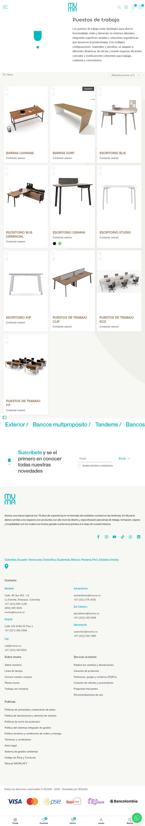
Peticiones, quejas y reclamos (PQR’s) (95, 676)
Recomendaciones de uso (88, 694)
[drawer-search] (119, 7)
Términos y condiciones (18, 739)
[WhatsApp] (137, 818)
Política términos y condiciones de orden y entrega (33, 733)
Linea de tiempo (14, 670)
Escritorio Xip (18, 318)
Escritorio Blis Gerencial (19, 234)
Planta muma (12, 682)
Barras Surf (63, 153)
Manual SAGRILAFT (16, 763)
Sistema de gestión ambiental (21, 751)
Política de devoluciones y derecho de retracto (30, 715)
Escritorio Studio (115, 232)
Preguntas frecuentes (86, 688)
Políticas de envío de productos (22, 721)
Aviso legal (11, 745)
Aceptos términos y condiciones (97, 465)
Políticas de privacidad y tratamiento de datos (30, 709)
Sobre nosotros (13, 664)
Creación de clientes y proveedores (93, 682)
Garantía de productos (86, 670)
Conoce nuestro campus (18, 676)
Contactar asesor (15, 158)
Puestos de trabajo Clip (70, 320)
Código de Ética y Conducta (20, 757)
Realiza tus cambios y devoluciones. (94, 664)
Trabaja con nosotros (16, 688)
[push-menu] (5, 7)
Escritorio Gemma (69, 232)
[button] (6, 89)
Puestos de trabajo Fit (23, 403)
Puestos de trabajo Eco (117, 320)
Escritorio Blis (113, 153)
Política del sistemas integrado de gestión (28, 727)
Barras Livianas (20, 153)
